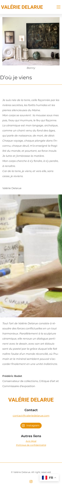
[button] (58, 6)
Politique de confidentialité (31, 445)
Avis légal (31, 441)
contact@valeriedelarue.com (31, 415)
